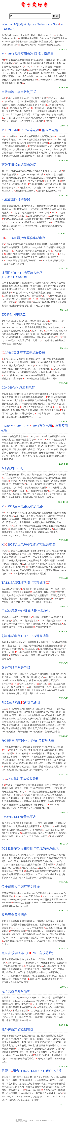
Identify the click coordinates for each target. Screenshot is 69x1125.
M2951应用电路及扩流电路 (22, 506)
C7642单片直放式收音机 (20, 778)
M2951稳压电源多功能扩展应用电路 (29, 544)
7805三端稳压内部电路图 (21, 702)
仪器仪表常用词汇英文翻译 (21, 886)
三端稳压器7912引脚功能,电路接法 (26, 611)
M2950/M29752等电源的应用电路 (30, 130)
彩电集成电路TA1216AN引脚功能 (25, 636)
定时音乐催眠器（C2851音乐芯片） (28, 953)
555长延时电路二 (14, 314)
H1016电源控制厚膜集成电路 (24, 238)
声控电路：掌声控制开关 (19, 92)
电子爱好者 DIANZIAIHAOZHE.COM (34, 1120)
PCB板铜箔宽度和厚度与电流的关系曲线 (30, 848)
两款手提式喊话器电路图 (19, 165)
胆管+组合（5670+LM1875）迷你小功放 (32, 1070)
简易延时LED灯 (13, 468)
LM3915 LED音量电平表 (19, 817)
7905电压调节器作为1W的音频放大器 (28, 740)
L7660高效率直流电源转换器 (23, 352)
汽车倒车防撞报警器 (16, 200)
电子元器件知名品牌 (16, 991)
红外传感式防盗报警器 (17, 1029)
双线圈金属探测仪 (14, 915)
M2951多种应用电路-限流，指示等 (27, 54)
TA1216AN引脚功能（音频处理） (27, 582)
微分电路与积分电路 (16, 667)
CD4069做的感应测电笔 (18, 387)
